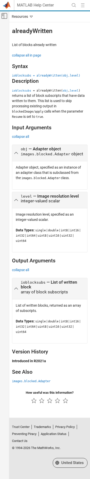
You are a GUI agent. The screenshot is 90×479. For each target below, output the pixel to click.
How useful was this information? (50, 392)
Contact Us (20, 441)
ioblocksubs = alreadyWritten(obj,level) (46, 75)
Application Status (53, 434)
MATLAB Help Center (35, 5)
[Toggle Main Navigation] (82, 5)
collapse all (20, 137)
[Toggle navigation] (21, 17)
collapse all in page (26, 55)
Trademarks (42, 427)
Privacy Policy (65, 427)
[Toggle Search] (74, 5)
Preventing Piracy (24, 434)
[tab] (49, 153)
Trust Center (21, 427)
